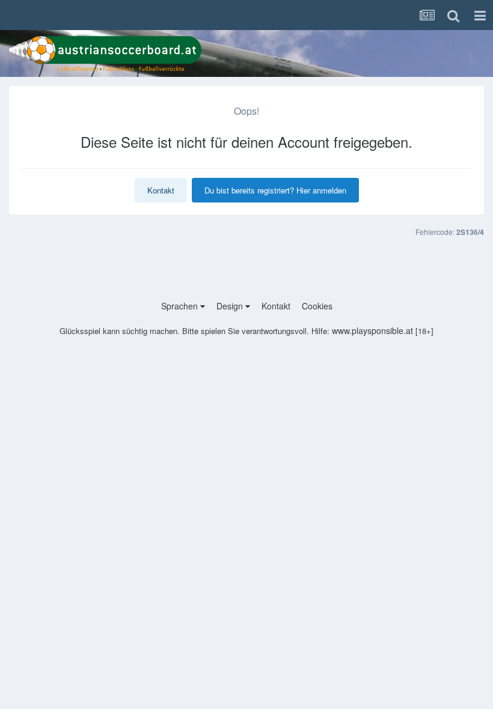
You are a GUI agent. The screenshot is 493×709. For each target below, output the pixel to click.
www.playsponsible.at (372, 330)
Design (230, 306)
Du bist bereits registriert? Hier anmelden (275, 190)
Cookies (317, 306)
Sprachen (180, 306)
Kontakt (160, 190)
